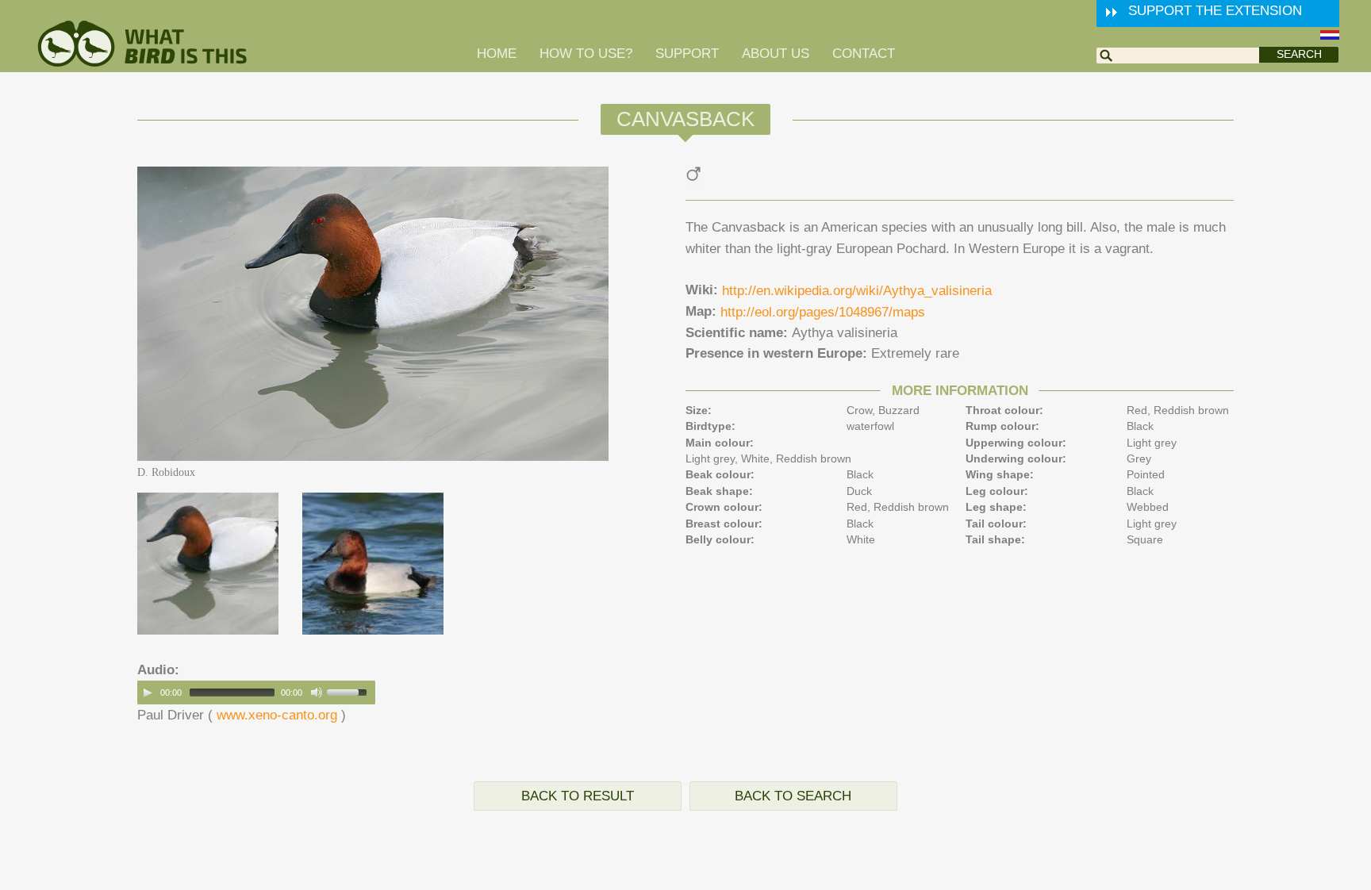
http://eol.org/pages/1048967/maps (822, 312)
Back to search (793, 796)
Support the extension (1215, 10)
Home (497, 53)
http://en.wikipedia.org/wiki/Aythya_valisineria (857, 290)
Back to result (577, 796)
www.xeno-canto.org (277, 715)
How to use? (586, 53)
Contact (863, 53)
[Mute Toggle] (316, 692)
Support (687, 53)
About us (775, 53)
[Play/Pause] (147, 692)
